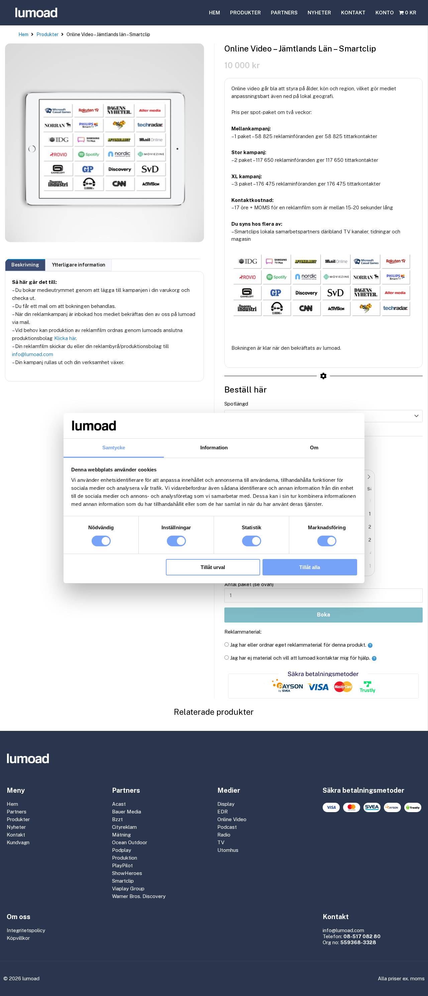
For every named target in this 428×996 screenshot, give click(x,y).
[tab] (25, 265)
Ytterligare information (78, 264)
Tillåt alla (309, 567)
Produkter (47, 34)
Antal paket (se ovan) (249, 584)
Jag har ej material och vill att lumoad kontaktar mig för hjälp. (300, 658)
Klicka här (65, 338)
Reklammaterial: (242, 632)
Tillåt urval (213, 567)
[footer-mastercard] (351, 807)
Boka (323, 615)
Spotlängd (236, 404)
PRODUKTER (245, 12)
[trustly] (412, 807)
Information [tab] (214, 447)
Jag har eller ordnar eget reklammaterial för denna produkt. (298, 645)
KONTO (385, 12)
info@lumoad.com (32, 354)
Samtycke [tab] (113, 447)
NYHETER (319, 12)
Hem (23, 34)
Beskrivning (25, 264)
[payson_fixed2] (392, 807)
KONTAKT (353, 12)
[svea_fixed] (372, 807)
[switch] (176, 541)
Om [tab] (314, 447)
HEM (214, 12)
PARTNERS (284, 12)
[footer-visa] (331, 807)
